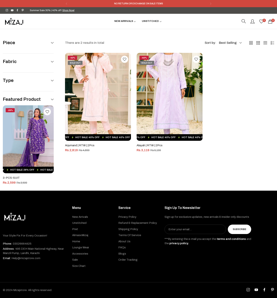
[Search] (244, 21)
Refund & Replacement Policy (137, 223)
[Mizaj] (14, 21)
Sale (75, 259)
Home (76, 241)
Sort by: (210, 43)
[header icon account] (252, 21)
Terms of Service (129, 235)
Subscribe (239, 229)
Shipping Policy (128, 229)
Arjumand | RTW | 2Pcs (79, 145)
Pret (75, 229)
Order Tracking (128, 259)
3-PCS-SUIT (11, 177)
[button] (66, 3)
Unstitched (79, 223)
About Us (124, 241)
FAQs (122, 247)
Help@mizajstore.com (21, 258)
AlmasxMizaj (80, 235)
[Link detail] (7, 10)
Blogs (122, 253)
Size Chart (79, 265)
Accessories (80, 253)
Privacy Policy (127, 216)
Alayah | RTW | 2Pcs (149, 145)
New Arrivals (80, 216)
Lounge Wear (80, 247)
